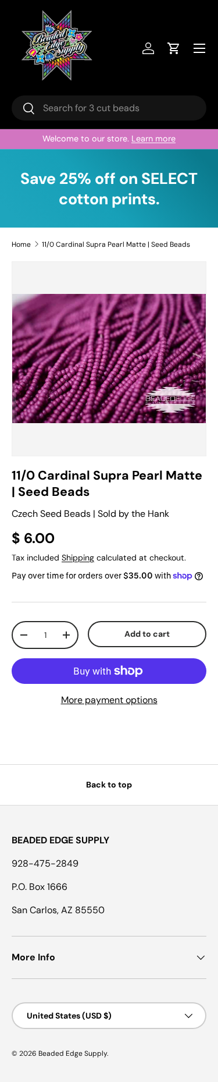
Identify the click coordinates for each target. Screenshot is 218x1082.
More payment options (109, 700)
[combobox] (109, 107)
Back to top (109, 784)
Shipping (78, 557)
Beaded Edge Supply (72, 1053)
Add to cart (147, 634)
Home (21, 244)
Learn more (153, 138)
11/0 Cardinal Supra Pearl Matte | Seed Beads (116, 244)
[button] (174, 48)
